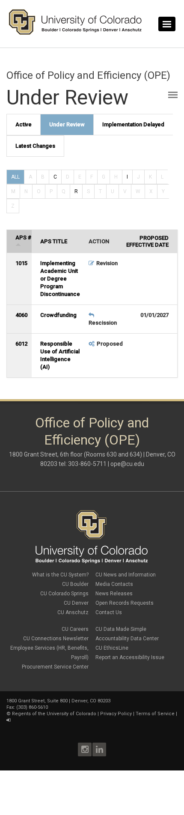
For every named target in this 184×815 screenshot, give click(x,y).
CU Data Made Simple (120, 629)
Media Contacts (114, 584)
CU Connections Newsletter (56, 639)
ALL (15, 177)
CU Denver (76, 603)
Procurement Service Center (55, 667)
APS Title (53, 241)
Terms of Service (155, 713)
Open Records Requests (124, 603)
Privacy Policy (116, 713)
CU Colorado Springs (64, 594)
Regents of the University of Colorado (54, 713)
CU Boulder (75, 584)
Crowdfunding (58, 315)
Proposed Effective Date (147, 241)
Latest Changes (35, 146)
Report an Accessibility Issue (129, 657)
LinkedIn (99, 749)
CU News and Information (125, 575)
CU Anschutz (73, 612)
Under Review (67, 124)
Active (23, 124)
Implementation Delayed (133, 124)
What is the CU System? (60, 575)
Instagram (85, 749)
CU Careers (75, 629)
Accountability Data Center (127, 639)
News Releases (114, 594)
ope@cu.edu (127, 463)
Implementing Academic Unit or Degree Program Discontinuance (60, 278)
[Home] (75, 33)
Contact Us (108, 612)
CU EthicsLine (111, 648)
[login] (8, 720)
